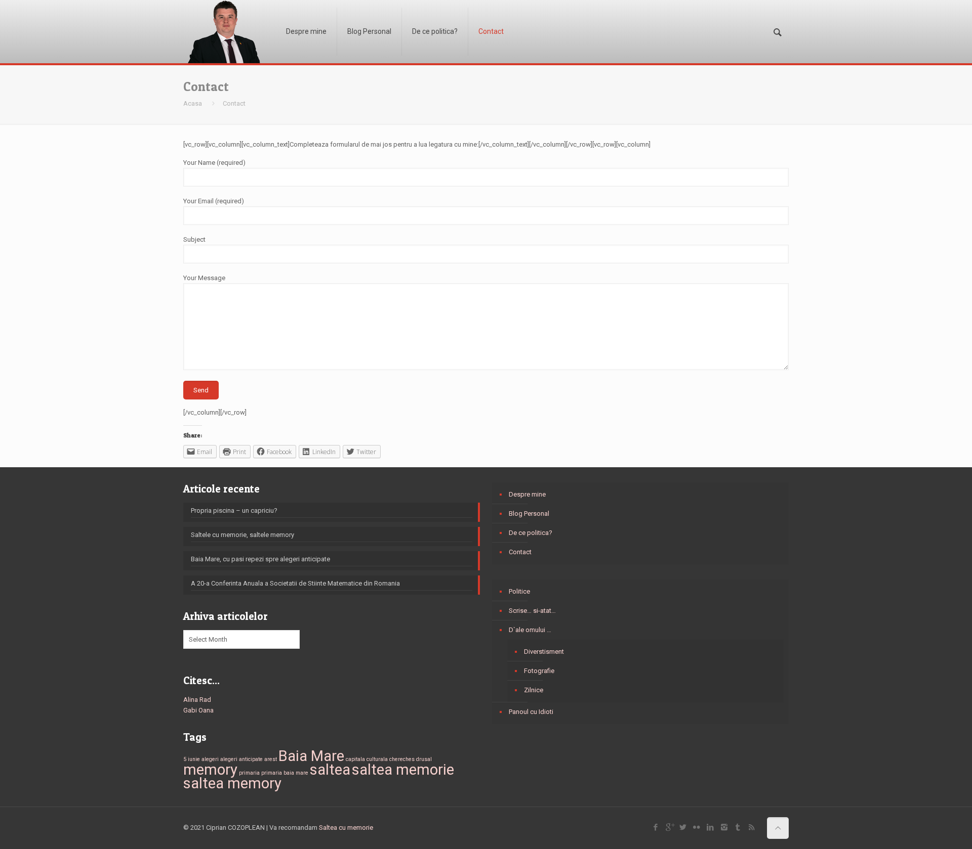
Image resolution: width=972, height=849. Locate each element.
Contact (520, 552)
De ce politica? (530, 533)
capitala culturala (367, 759)
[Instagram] (724, 827)
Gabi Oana (198, 710)
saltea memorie (403, 769)
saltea (330, 769)
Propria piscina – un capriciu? (234, 510)
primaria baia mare (284, 773)
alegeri (210, 759)
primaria (249, 773)
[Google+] (669, 827)
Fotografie (539, 671)
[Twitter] (683, 827)
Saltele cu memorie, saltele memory (242, 535)
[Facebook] (656, 827)
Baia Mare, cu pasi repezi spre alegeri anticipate (260, 559)
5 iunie (191, 759)
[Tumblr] (738, 827)
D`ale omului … (530, 630)
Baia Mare (311, 756)
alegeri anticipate (241, 759)
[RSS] (751, 827)
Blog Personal (529, 513)
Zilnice (533, 690)
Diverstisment (544, 651)
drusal (424, 759)
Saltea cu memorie (346, 827)
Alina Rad (197, 699)
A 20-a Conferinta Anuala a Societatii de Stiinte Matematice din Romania (295, 583)
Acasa (192, 103)
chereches (402, 759)
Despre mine (527, 494)
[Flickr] (697, 827)
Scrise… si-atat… (532, 610)
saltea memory (232, 783)
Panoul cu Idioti (531, 712)
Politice (519, 591)
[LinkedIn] (710, 827)
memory (210, 769)
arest (270, 759)
